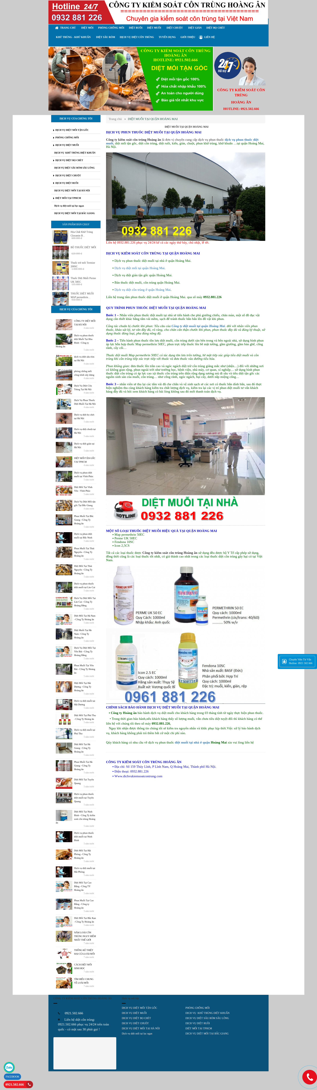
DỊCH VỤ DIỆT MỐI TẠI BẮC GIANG (207, 1033)
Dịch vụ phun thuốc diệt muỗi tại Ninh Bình (84, 837)
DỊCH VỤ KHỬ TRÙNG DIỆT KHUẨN (207, 1013)
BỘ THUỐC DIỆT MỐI (83, 247)
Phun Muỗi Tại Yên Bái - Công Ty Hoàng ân (84, 669)
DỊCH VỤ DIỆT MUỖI (134, 1013)
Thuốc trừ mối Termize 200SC (83, 264)
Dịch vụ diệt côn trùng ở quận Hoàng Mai (142, 289)
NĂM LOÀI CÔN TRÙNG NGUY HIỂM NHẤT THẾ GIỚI (85, 936)
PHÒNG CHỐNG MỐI (197, 1008)
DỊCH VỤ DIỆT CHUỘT (135, 1023)
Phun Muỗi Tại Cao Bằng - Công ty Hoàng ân (84, 904)
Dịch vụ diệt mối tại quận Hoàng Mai (139, 268)
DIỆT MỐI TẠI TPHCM (198, 1028)
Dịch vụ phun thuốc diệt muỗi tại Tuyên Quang (84, 798)
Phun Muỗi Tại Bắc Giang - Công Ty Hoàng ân (84, 520)
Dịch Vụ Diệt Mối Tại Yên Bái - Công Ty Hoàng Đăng (85, 651)
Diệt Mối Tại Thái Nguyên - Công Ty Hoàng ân (83, 570)
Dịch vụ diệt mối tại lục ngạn (137, 1033)
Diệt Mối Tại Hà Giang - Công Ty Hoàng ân (82, 748)
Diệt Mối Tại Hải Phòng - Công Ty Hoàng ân (82, 854)
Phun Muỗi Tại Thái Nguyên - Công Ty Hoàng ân (84, 552)
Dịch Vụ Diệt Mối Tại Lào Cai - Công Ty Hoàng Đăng (85, 602)
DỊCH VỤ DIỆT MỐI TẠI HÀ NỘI (141, 1028)
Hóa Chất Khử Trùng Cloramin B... (82, 234)
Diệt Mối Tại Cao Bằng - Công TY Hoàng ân (83, 886)
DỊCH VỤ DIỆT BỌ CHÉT (136, 1018)
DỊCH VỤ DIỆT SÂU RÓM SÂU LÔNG (207, 1018)
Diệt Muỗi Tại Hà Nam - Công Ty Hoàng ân (83, 634)
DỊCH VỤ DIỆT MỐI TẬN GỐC (139, 1008)
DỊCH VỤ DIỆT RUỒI (197, 1023)
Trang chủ (115, 119)
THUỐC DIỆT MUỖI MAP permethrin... (82, 295)
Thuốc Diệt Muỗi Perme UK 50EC (83, 280)
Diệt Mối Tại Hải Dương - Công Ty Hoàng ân (82, 687)
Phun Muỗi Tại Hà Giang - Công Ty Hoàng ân (83, 766)
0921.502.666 (15, 1084)
